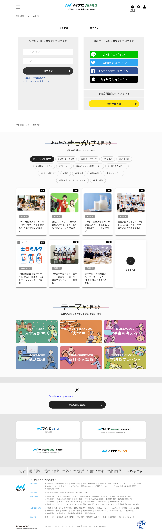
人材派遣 (48, 508)
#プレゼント (64, 166)
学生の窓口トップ (22, 16)
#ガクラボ (108, 159)
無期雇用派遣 (50, 513)
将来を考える (25, 268)
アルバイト (49, 486)
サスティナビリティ (68, 526)
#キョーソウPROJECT (42, 159)
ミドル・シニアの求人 (71, 486)
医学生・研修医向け (90, 483)
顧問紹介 (65, 511)
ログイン (94, 28)
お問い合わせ (47, 471)
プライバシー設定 (90, 471)
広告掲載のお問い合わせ (79, 471)
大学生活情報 (50, 499)
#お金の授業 (98, 180)
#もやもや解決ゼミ (48, 173)
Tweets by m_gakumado (61, 396)
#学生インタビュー (113, 173)
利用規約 (30, 471)
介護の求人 (61, 513)
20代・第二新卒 (80, 508)
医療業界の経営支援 (75, 513)
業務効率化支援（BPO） (66, 517)
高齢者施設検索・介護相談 (129, 504)
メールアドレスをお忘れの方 (37, 81)
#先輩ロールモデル (44, 166)
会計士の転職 (134, 508)
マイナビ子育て (50, 501)
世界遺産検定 (111, 499)
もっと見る (130, 270)
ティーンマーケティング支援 (120, 496)
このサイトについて (22, 471)
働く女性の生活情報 (64, 499)
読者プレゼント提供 (67, 471)
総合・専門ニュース (70, 496)
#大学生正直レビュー (117, 166)
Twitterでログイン (114, 63)
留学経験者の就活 (61, 483)
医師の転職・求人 (116, 511)
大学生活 (24, 216)
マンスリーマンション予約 (76, 504)
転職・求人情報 (105, 483)
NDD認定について (100, 471)
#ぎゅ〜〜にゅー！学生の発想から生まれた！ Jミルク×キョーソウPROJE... (64, 225)
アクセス (56, 526)
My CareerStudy (89, 501)
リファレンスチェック (126, 517)
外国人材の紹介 (90, 513)
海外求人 (116, 483)
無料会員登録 (114, 104)
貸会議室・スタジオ (93, 517)
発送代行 (80, 517)
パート (57, 486)
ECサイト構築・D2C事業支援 (69, 501)
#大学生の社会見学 (66, 159)
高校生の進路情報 (51, 492)
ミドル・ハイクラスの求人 (131, 483)
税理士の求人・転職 (52, 511)
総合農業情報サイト (125, 499)
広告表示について (56, 471)
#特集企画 (94, 173)
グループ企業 (87, 526)
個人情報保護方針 (100, 526)
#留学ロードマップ (89, 159)
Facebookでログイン (114, 71)
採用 (78, 526)
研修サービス (50, 517)
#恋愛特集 (79, 173)
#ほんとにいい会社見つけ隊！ (88, 166)
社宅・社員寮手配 (109, 517)
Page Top (136, 471)
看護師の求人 (88, 511)
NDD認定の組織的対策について (114, 471)
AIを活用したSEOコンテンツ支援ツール (102, 504)
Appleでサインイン (114, 79)
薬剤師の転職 (75, 511)
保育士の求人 (130, 511)
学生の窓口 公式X (77, 405)
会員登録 (64, 28)
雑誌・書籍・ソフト (81, 499)
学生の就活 (49, 483)
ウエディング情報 (97, 499)
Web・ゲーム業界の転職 (63, 508)
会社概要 (48, 526)
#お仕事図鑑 (124, 159)
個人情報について (38, 471)
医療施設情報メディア (118, 501)
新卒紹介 (91, 508)
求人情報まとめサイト (53, 496)
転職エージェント (103, 508)
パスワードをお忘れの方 (35, 78)
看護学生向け (75, 483)
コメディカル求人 (101, 511)
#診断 (65, 173)
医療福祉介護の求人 (52, 489)
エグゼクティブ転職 (119, 508)
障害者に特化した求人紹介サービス (94, 486)
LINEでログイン (114, 54)
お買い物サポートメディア (54, 504)
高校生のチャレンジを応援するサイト (93, 496)
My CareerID (102, 501)
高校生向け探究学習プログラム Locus (74, 492)
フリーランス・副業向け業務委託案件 (122, 486)
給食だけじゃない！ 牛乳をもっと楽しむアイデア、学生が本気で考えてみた (130, 225)
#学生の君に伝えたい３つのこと (72, 180)
